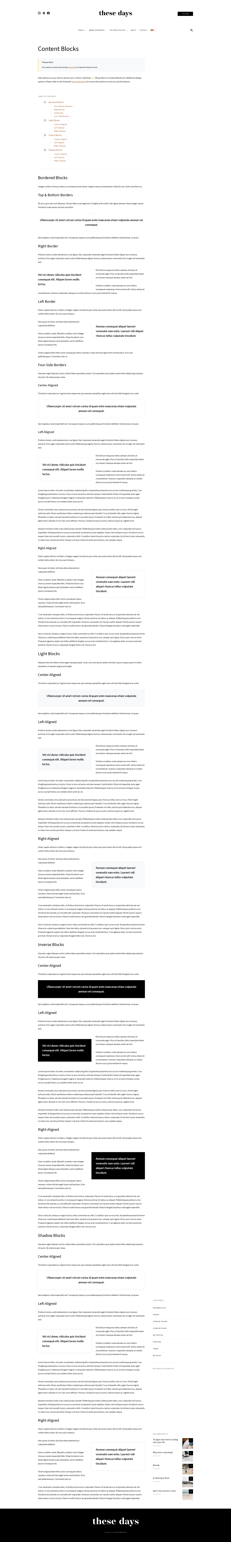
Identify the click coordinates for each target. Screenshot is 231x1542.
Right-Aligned (60, 131)
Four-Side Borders (61, 116)
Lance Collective (120, 1532)
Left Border (58, 113)
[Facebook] (48, 13)
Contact (143, 30)
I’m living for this (117, 30)
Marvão (156, 1465)
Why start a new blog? (163, 1452)
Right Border (59, 109)
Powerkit (72, 67)
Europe (156, 1315)
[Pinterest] (44, 13)
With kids (157, 1355)
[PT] (151, 30)
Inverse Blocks (55, 135)
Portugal (157, 1342)
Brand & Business (96, 30)
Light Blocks (54, 120)
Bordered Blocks (56, 102)
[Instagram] (39, 13)
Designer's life (159, 1308)
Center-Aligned (60, 124)
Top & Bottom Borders (63, 106)
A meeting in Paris (161, 1478)
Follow (185, 14)
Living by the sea (160, 1321)
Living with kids (160, 1328)
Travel (81, 30)
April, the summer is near (164, 1490)
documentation (79, 81)
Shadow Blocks (55, 150)
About (133, 30)
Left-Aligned (59, 128)
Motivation (158, 1335)
